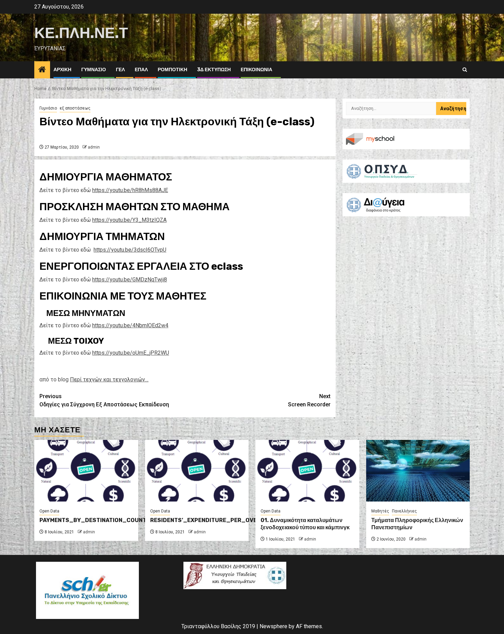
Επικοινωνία (256, 70)
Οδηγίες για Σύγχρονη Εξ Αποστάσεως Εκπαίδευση (104, 400)
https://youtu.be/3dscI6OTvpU (130, 249)
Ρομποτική (172, 70)
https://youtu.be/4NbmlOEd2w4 (130, 325)
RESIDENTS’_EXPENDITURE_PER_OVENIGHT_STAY (221, 520)
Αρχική (62, 70)
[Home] (42, 70)
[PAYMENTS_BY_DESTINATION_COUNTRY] (86, 471)
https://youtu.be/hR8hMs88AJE (130, 190)
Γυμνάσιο (93, 70)
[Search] (464, 69)
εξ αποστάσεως (75, 108)
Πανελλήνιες (404, 511)
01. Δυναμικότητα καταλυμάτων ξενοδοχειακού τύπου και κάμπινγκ (305, 524)
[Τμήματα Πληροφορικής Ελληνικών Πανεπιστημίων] (418, 471)
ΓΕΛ (120, 70)
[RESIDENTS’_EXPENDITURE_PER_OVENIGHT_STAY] (197, 471)
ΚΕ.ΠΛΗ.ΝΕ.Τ (81, 33)
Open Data (49, 511)
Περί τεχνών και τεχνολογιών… (109, 379)
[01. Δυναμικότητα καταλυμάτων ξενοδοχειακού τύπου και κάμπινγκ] (307, 471)
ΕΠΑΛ (141, 70)
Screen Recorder (309, 400)
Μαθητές (380, 511)
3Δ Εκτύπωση (214, 70)
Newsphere (273, 626)
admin (94, 147)
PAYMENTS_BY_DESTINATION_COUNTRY (96, 520)
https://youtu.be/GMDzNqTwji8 (129, 279)
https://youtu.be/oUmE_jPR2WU (130, 353)
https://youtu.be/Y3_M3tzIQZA (129, 220)
